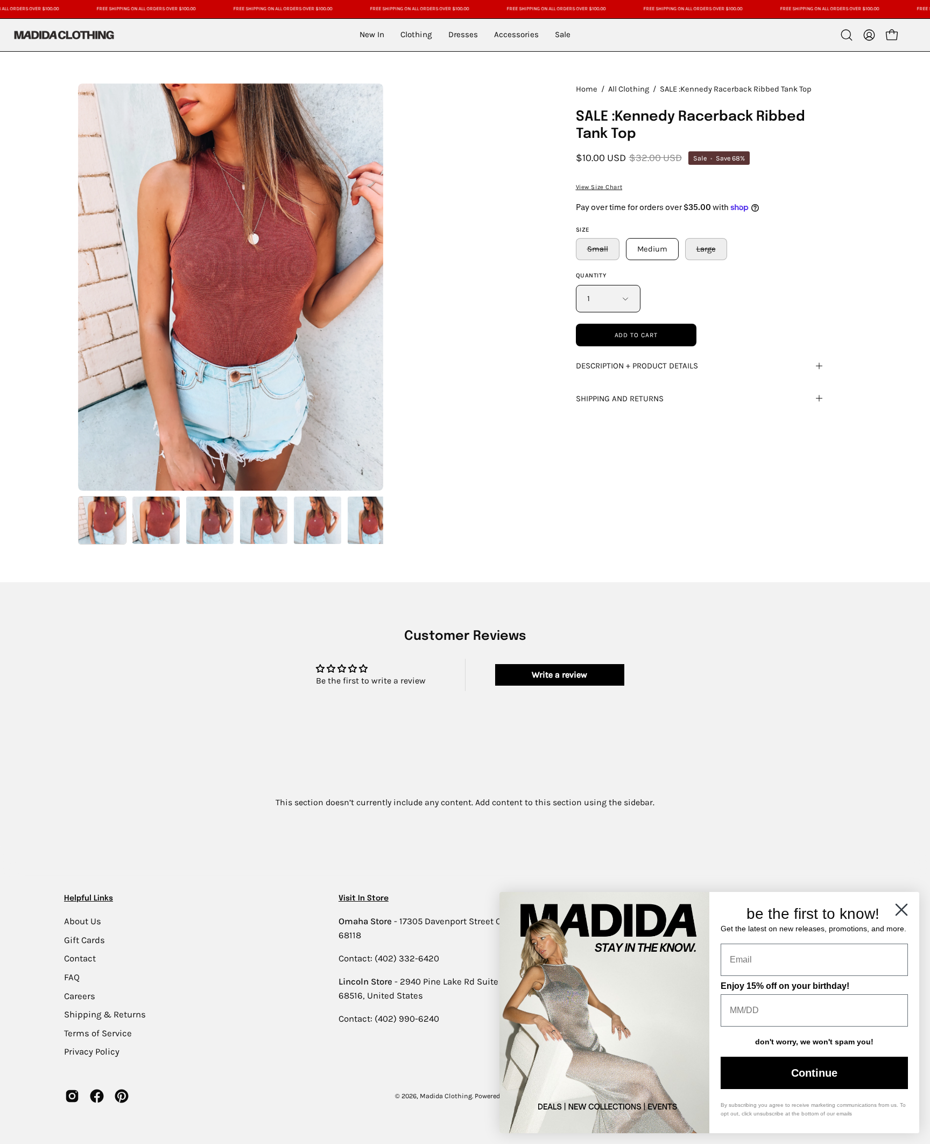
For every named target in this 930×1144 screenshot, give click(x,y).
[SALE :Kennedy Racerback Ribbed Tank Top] (102, 520)
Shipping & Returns (105, 1014)
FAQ (72, 977)
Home (586, 89)
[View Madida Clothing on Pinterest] (122, 1096)
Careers (79, 995)
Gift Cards (84, 939)
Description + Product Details (637, 366)
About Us (82, 921)
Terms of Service (98, 1033)
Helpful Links (88, 898)
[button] (846, 35)
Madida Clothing (446, 1096)
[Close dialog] (901, 909)
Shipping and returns (620, 398)
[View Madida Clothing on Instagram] (72, 1096)
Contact (80, 958)
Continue (814, 1073)
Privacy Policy (91, 1052)
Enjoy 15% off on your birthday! (785, 985)
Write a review (559, 674)
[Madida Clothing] (63, 34)
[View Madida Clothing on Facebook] (97, 1096)
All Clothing (628, 89)
